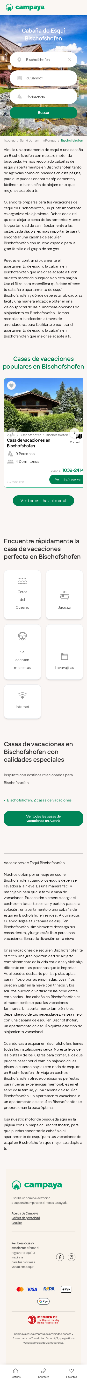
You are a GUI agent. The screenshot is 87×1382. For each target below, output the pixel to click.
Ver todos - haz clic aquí (43, 500)
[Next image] (74, 433)
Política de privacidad (26, 1218)
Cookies (17, 1223)
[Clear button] (69, 60)
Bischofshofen (72, 140)
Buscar (43, 112)
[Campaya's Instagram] (71, 1257)
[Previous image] (12, 433)
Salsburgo (8, 140)
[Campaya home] (24, 7)
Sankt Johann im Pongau (38, 140)
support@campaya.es (28, 1203)
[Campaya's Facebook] (60, 1257)
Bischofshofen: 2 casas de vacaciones (39, 800)
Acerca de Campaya (25, 1213)
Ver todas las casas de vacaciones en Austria (43, 818)
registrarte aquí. (22, 1253)
